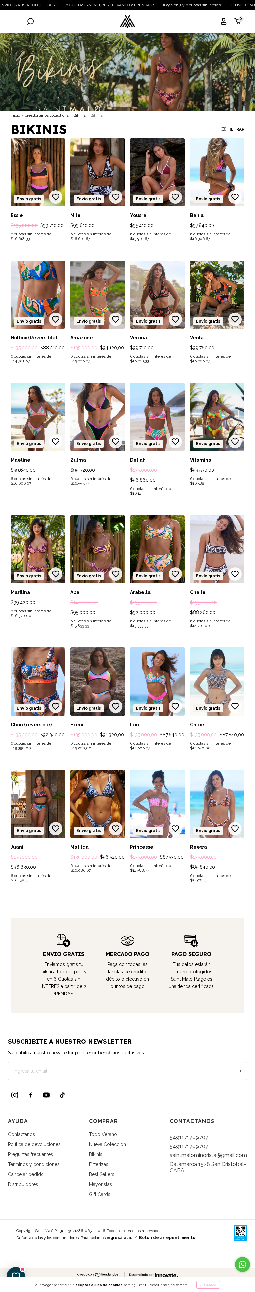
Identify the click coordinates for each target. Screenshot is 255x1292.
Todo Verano (103, 1134)
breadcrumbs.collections (47, 115)
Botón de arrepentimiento (167, 1237)
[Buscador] (30, 22)
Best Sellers (101, 1174)
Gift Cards (99, 1194)
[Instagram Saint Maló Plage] (14, 1095)
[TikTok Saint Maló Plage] (62, 1095)
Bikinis (79, 115)
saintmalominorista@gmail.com (208, 1155)
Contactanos (21, 1134)
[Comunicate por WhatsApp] (242, 1264)
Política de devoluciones (34, 1144)
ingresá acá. (119, 1237)
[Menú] (17, 22)
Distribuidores (23, 1184)
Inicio (15, 115)
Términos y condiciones (34, 1164)
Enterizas (98, 1164)
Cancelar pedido (26, 1174)
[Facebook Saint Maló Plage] (30, 1095)
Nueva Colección (107, 1144)
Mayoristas (100, 1184)
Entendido (208, 1284)
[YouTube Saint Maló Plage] (46, 1095)
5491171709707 (189, 1137)
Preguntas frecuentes (30, 1154)
